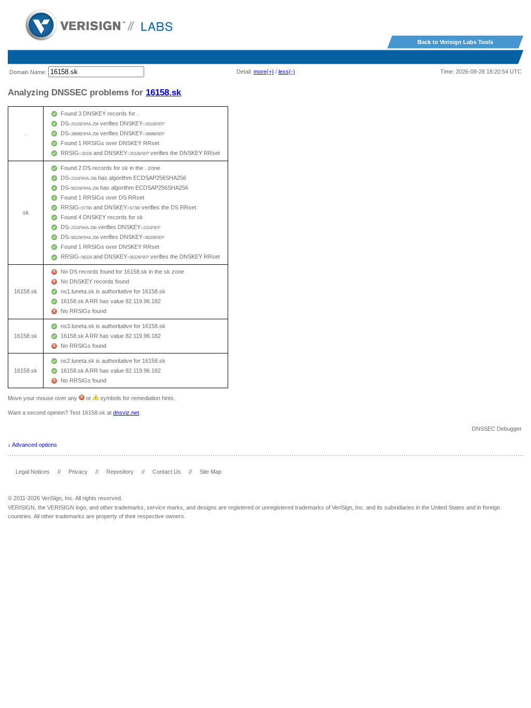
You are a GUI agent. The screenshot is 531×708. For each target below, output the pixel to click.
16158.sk (163, 92)
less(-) (286, 71)
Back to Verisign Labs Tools (455, 42)
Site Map (210, 472)
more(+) (264, 71)
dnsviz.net (126, 412)
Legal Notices (33, 472)
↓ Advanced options (32, 445)
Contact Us (166, 472)
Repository (120, 472)
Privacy (78, 472)
